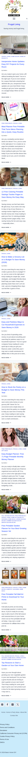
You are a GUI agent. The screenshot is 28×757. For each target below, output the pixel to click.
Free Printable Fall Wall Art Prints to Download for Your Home (13, 597)
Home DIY (9, 589)
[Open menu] (14, 19)
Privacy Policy (4, 724)
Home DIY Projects (17, 517)
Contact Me (14, 715)
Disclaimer (3, 730)
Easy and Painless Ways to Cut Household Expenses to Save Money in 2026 (13, 324)
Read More (6, 97)
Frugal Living (6, 56)
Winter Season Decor (9, 522)
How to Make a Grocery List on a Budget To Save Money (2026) (13, 259)
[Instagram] (12, 704)
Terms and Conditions (7, 727)
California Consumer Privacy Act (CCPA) (13, 733)
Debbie (5, 70)
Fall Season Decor (8, 515)
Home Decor (15, 56)
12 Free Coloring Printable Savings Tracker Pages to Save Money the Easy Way (13, 194)
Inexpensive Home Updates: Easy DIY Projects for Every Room (13, 64)
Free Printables (7, 123)
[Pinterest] (2, 704)
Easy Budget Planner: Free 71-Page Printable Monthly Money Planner (13, 456)
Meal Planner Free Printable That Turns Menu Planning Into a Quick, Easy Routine (13, 129)
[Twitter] (17, 704)
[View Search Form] (27, 19)
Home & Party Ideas (13, 712)
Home (3, 712)
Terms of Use (4, 739)
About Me (23, 712)
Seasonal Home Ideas (8, 519)
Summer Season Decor (14, 520)
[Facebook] (7, 704)
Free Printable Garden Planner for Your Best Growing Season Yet (14, 528)
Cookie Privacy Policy (7, 736)
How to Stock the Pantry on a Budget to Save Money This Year (14, 390)
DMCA (2, 742)
